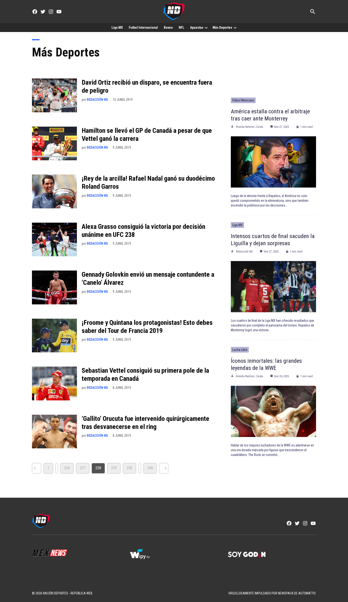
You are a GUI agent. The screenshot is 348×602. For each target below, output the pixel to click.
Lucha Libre (239, 350)
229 (114, 468)
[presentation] (206, 27)
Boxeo (168, 27)
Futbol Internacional (143, 27)
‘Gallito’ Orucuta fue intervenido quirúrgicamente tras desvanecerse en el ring (145, 423)
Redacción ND (97, 99)
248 (150, 468)
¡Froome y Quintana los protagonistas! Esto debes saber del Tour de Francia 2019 (147, 327)
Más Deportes (222, 27)
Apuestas (196, 27)
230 (129, 468)
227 (82, 468)
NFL (181, 27)
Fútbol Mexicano (243, 100)
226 (67, 468)
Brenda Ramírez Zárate (249, 127)
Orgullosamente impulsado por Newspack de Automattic (272, 593)
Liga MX (117, 27)
